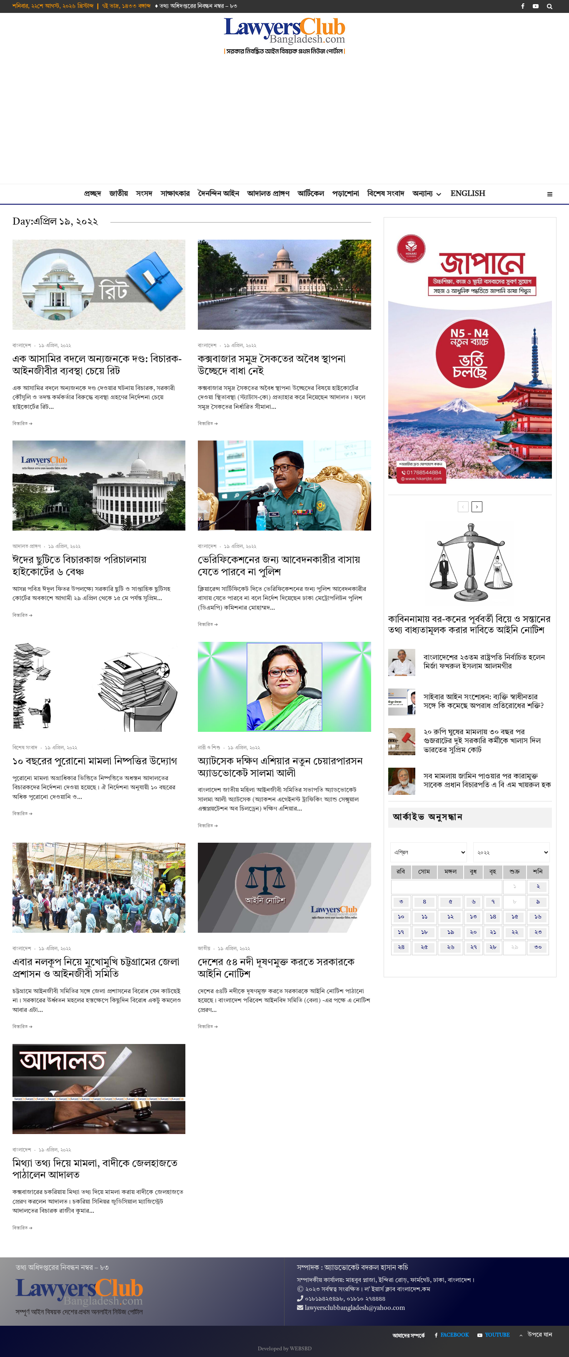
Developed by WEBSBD (285, 1349)
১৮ (424, 932)
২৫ (424, 947)
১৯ (450, 932)
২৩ (538, 932)
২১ (493, 932)
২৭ (473, 947)
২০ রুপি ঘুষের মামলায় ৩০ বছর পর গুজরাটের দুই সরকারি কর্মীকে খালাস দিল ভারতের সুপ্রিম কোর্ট (482, 741)
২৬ (450, 947)
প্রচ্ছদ (92, 194)
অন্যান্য (423, 194)
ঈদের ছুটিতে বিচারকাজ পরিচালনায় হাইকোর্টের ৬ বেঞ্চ (79, 567)
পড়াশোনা (345, 194)
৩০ (538, 947)
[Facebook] (523, 6)
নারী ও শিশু (209, 748)
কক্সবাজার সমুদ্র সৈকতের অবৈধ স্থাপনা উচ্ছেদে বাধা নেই (272, 366)
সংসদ (144, 194)
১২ (450, 917)
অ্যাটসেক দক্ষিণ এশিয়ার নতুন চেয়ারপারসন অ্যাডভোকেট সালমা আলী (280, 768)
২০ (473, 932)
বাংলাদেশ (21, 345)
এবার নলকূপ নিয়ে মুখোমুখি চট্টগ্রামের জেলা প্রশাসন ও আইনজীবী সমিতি (96, 969)
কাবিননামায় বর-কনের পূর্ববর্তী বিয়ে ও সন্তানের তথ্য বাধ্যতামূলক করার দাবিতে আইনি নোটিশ (469, 625)
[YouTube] (536, 6)
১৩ (473, 917)
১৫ (515, 917)
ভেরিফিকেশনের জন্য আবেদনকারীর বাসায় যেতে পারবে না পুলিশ (279, 567)
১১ (424, 917)
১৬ (538, 917)
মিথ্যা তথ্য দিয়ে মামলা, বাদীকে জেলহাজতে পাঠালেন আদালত (94, 1170)
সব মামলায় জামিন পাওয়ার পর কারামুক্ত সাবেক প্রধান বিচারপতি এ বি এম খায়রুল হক (487, 781)
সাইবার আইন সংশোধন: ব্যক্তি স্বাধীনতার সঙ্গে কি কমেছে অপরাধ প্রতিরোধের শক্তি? (484, 702)
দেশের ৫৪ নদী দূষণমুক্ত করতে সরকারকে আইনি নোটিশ (276, 969)
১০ (401, 917)
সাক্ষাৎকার (175, 194)
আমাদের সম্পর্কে (409, 1336)
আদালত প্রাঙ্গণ (268, 194)
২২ (515, 932)
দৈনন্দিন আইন (218, 194)
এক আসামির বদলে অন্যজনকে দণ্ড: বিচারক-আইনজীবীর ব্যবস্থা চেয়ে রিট (97, 366)
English (468, 194)
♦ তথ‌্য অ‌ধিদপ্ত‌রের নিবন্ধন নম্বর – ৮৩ (196, 6)
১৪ (493, 917)
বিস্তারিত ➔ (22, 424)
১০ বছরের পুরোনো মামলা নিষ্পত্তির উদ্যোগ (94, 762)
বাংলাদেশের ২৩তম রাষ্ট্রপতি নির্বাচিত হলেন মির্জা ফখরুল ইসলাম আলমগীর (484, 662)
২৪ (401, 947)
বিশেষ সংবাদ (385, 194)
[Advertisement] (284, 121)
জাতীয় (119, 194)
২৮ (493, 947)
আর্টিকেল (311, 194)
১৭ (401, 932)
